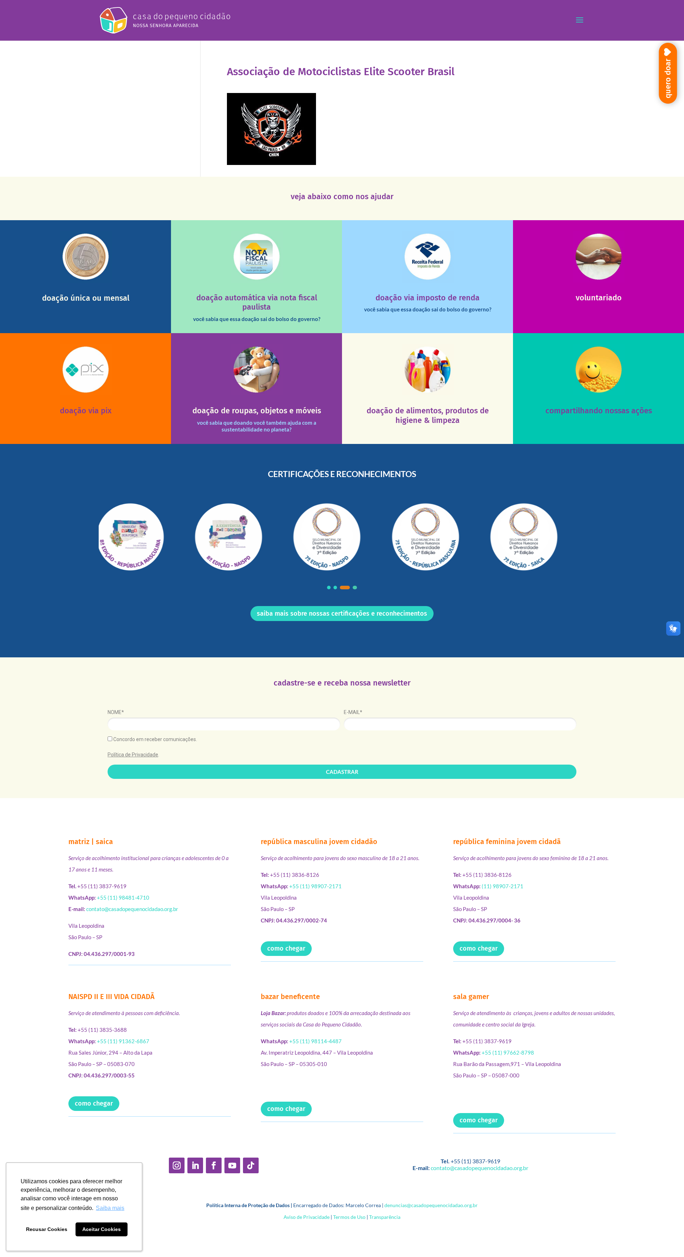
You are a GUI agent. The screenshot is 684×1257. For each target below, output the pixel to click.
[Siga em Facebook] (214, 1165)
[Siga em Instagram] (177, 1165)
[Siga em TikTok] (251, 1165)
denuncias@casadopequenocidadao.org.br (431, 1205)
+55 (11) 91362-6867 (123, 1041)
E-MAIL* (353, 712)
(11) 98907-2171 (502, 886)
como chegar (286, 948)
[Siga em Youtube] (232, 1165)
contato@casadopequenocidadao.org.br (132, 909)
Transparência (384, 1217)
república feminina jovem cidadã (507, 841)
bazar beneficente (290, 996)
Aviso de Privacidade (307, 1217)
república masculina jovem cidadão (319, 841)
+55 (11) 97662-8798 (508, 1052)
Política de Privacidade (133, 754)
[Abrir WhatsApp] (666, 1239)
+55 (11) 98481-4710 (123, 897)
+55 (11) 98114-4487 (315, 1041)
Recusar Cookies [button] (46, 1229)
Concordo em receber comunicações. (154, 739)
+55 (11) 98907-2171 (315, 886)
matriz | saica (90, 841)
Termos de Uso (349, 1217)
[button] (329, 587)
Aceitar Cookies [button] (101, 1229)
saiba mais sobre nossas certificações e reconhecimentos (342, 613)
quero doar (668, 78)
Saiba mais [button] (110, 1208)
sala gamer (471, 996)
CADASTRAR (342, 772)
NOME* (116, 712)
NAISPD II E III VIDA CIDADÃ (111, 996)
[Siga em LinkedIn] (195, 1165)
